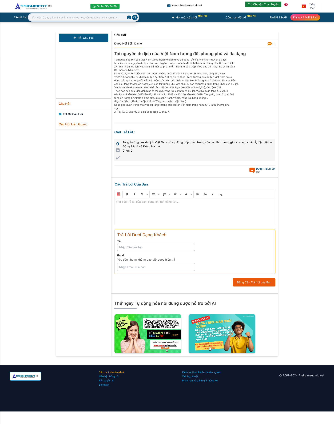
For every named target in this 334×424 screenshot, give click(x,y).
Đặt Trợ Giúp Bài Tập (107, 6)
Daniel (138, 43)
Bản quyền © (106, 380)
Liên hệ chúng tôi (108, 376)
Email (120, 255)
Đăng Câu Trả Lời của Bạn (254, 282)
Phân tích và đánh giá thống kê (200, 380)
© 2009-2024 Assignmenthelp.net (301, 375)
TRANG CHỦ (21, 17)
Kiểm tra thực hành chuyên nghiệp (201, 372)
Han (258, 172)
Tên (119, 241)
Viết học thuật (190, 376)
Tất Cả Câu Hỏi (73, 114)
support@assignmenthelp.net (187, 5)
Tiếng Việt (312, 6)
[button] (118, 194)
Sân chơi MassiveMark (111, 372)
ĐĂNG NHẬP (278, 17)
